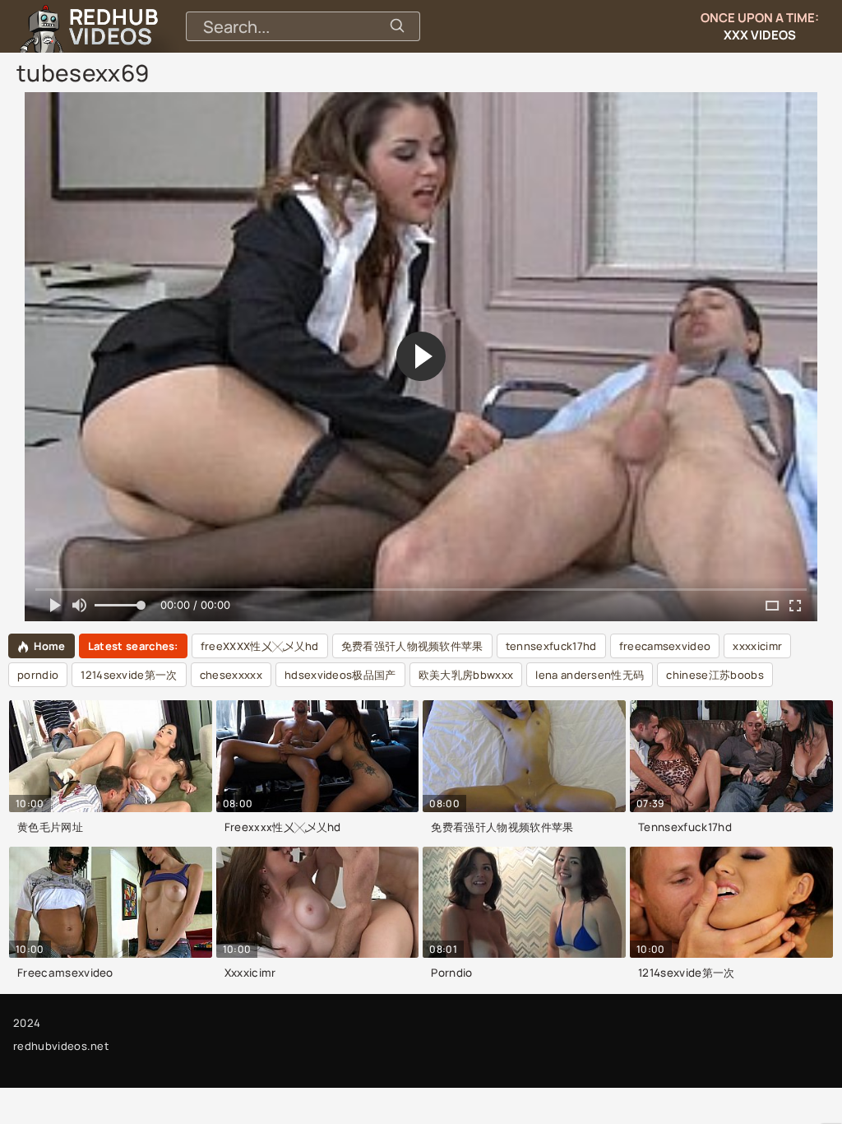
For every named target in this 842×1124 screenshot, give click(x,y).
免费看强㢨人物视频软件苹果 (412, 646)
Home (49, 646)
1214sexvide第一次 (129, 674)
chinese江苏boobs (714, 674)
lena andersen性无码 (589, 674)
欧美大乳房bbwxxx (466, 674)
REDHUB (113, 26)
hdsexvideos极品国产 (340, 674)
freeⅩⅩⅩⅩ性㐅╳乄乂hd (260, 646)
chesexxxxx (231, 674)
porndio (37, 674)
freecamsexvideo (665, 646)
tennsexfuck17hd (551, 646)
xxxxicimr (757, 646)
